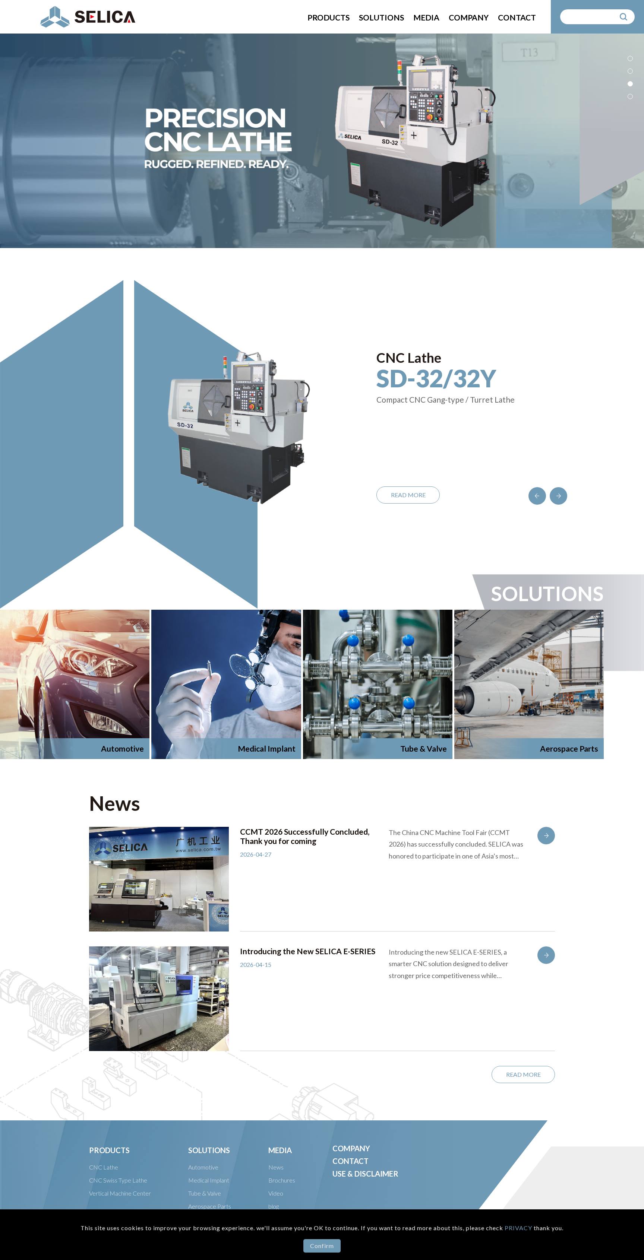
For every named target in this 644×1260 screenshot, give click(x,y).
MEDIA (426, 17)
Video (275, 1193)
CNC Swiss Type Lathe (118, 1180)
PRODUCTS (328, 17)
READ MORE (408, 494)
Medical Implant (208, 1180)
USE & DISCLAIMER (365, 1173)
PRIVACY (519, 1227)
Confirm (322, 1245)
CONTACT (517, 17)
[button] (630, 58)
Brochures (281, 1180)
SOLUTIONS (381, 17)
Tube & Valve (204, 1193)
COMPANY (469, 17)
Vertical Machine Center (120, 1193)
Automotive (203, 1167)
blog (273, 1206)
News (276, 1167)
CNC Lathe (103, 1167)
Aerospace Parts (209, 1206)
